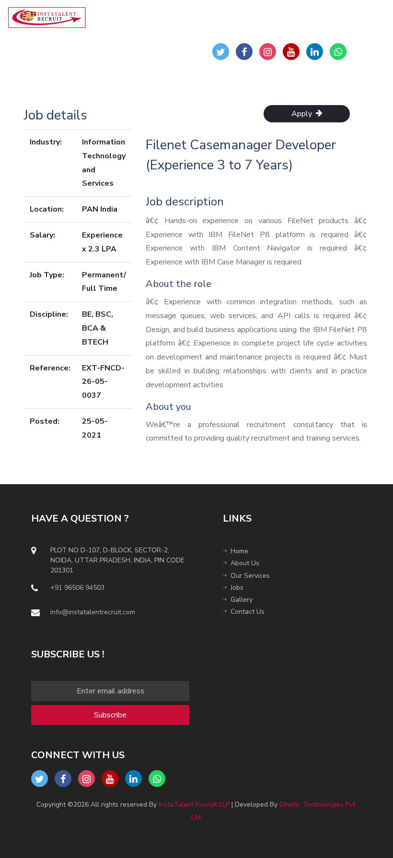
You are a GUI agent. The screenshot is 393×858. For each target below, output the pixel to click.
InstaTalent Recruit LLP (194, 804)
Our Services (250, 575)
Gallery (242, 599)
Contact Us (248, 611)
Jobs (237, 587)
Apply (303, 113)
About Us (245, 563)
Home (239, 551)
